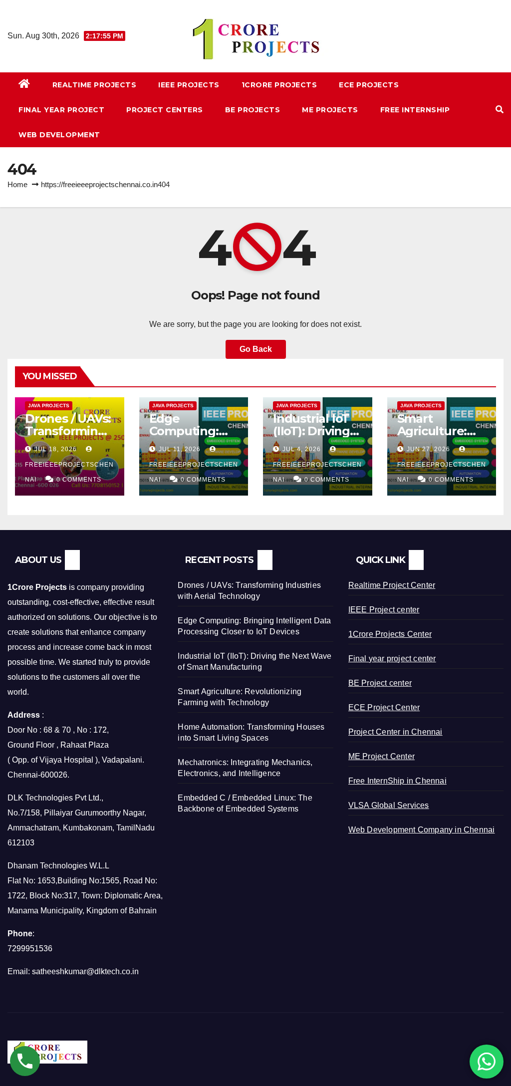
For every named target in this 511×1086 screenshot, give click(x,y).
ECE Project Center (384, 707)
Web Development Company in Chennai (421, 829)
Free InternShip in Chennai (397, 781)
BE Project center (380, 683)
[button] (500, 109)
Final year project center (392, 658)
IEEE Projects (189, 84)
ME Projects (330, 109)
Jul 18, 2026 (55, 449)
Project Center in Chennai (395, 732)
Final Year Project (61, 109)
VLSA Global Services (388, 805)
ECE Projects (369, 84)
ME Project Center (381, 756)
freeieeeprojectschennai (69, 472)
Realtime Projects (94, 84)
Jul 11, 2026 (180, 449)
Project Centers (164, 109)
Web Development (59, 134)
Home (17, 184)
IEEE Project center (384, 609)
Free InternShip (415, 109)
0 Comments (78, 479)
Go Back (256, 349)
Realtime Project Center (392, 585)
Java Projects (48, 405)
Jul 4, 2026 (301, 449)
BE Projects (252, 109)
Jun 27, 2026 (428, 449)
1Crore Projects (279, 84)
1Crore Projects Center (390, 634)
